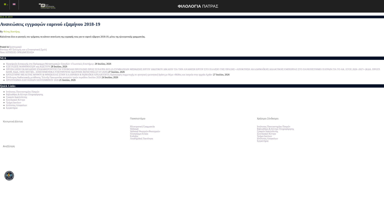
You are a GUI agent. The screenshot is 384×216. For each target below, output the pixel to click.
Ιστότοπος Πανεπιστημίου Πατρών (22, 91)
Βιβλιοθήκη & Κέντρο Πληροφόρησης (24, 94)
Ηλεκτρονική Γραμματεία (142, 126)
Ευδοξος (134, 136)
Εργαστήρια (11, 108)
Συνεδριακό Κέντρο (15, 100)
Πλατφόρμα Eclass (139, 134)
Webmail (134, 129)
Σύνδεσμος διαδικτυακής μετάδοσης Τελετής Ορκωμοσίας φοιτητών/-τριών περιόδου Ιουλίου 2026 (53, 77)
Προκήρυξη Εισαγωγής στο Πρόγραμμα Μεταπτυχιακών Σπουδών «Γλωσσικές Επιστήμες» (50, 64)
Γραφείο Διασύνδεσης (16, 97)
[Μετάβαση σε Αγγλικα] (14, 5)
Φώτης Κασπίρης (11, 31)
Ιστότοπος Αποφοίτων (16, 105)
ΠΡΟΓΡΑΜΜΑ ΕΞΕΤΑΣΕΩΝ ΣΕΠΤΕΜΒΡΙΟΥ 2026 (32, 80)
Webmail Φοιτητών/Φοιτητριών (145, 131)
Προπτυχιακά (15, 47)
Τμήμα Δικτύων (13, 102)
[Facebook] (6, 132)
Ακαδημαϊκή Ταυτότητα (141, 138)
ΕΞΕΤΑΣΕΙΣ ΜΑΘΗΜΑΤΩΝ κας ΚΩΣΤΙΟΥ (28, 66)
